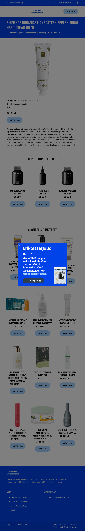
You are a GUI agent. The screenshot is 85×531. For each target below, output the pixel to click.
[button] (33, 280)
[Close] (19, 244)
